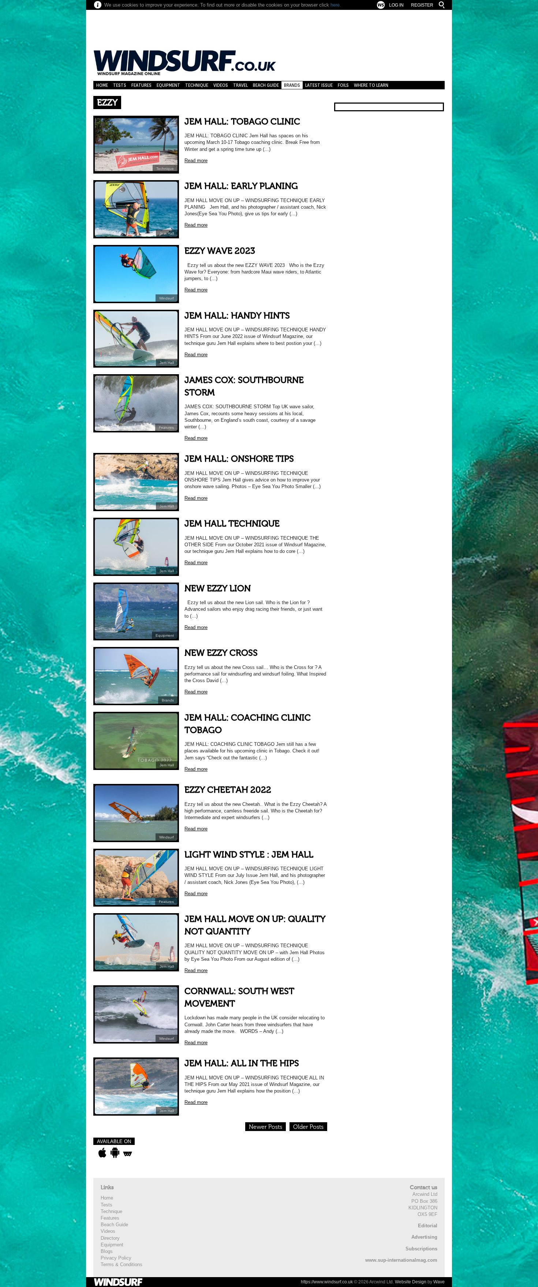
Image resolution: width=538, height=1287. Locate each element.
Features (141, 85)
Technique (196, 85)
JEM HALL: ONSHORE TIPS (239, 459)
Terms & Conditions (121, 1264)
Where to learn (371, 85)
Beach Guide (266, 85)
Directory (110, 1238)
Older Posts (308, 1127)
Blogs (107, 1251)
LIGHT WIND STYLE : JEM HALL (248, 855)
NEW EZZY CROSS (221, 653)
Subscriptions (421, 1248)
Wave (439, 1281)
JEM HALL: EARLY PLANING (241, 186)
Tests (119, 85)
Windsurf (166, 298)
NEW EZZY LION (217, 589)
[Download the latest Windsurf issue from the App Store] (102, 1152)
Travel (240, 85)
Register (422, 5)
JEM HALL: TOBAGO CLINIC (242, 122)
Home (102, 85)
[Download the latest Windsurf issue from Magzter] (127, 1152)
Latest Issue (319, 85)
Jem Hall (167, 233)
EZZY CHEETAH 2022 (227, 790)
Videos (220, 85)
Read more (196, 160)
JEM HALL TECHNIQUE (232, 524)
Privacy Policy (116, 1258)
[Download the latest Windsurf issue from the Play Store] (115, 1152)
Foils (343, 85)
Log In (396, 5)
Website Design (410, 1281)
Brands (292, 85)
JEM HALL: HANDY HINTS (237, 316)
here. (335, 5)
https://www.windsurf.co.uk (327, 1281)
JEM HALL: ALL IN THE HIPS (241, 1063)
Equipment (168, 85)
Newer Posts (265, 1127)
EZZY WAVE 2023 (219, 251)
